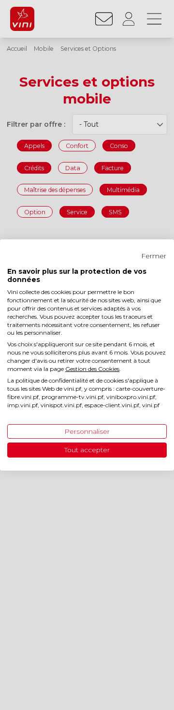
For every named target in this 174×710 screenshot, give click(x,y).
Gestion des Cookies (92, 368)
